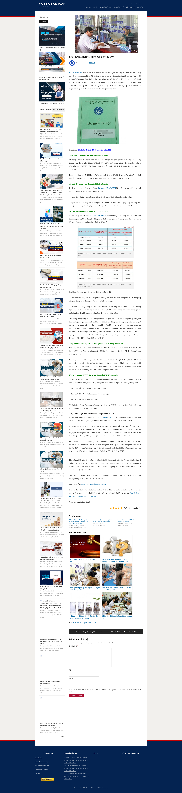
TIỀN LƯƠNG (130, 7)
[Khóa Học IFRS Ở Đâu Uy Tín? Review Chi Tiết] (59, 667)
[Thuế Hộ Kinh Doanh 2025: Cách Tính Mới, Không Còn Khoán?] (51, 489)
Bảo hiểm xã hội (75, 73)
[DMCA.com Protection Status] (47, 779)
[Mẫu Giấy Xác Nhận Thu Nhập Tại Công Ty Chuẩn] (51, 578)
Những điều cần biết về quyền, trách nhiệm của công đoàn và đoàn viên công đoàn (78, 521)
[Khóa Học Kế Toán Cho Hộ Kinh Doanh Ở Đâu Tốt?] (51, 429)
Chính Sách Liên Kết (41, 769)
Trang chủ (88, 7)
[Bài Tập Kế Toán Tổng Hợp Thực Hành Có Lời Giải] (51, 276)
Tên (71, 670)
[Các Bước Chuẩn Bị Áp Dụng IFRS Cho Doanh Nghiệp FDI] (51, 548)
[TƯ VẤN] (131, 4)
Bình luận (73, 646)
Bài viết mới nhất (58, 109)
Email (71, 678)
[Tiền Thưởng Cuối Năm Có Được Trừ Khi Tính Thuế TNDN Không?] (51, 181)
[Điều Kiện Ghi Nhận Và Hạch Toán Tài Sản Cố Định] (51, 247)
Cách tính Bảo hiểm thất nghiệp (93, 484)
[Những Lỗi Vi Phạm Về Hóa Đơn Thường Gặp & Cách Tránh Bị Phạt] (51, 602)
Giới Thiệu (38, 758)
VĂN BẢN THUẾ (119, 7)
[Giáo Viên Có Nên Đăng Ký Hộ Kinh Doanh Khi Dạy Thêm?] (59, 709)
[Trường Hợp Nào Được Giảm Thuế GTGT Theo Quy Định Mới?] (51, 336)
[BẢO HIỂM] (142, 4)
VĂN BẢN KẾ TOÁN (106, 7)
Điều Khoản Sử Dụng (42, 765)
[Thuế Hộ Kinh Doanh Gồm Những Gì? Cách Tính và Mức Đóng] (51, 519)
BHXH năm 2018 (77, 623)
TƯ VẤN (95, 7)
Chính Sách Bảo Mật (41, 761)
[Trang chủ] (128, 4)
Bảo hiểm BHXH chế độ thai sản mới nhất (94, 150)
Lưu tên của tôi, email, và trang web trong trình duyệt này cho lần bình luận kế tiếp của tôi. (105, 690)
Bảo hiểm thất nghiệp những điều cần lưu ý (89, 632)
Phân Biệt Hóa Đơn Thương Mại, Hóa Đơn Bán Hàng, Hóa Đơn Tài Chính (51, 641)
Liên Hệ (37, 773)
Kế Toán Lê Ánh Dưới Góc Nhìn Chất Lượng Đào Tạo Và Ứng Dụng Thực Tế (51, 226)
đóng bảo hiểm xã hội (97, 216)
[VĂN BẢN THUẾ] (136, 4)
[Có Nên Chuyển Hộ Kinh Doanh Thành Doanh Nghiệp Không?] (51, 367)
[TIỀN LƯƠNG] (139, 4)
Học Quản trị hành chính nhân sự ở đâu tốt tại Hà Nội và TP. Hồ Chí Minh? (76, 760)
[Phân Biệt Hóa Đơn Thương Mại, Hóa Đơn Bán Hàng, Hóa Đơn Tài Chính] (51, 629)
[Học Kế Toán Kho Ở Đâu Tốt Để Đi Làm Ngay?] (51, 150)
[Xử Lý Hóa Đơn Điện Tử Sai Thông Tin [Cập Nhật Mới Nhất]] (51, 399)
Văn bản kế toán (52, 3)
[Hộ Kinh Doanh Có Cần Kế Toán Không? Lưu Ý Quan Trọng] (51, 120)
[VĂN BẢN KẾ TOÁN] (134, 4)
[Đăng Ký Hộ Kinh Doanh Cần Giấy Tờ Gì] (51, 459)
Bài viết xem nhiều (46, 109)
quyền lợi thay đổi (90, 623)
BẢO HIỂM (140, 7)
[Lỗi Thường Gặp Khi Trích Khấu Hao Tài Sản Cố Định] (51, 305)
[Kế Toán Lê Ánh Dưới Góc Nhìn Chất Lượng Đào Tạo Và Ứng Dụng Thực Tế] (51, 214)
